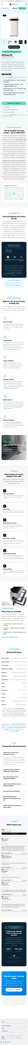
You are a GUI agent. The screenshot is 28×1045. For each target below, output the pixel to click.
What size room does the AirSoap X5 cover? (14, 753)
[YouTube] (2, 1042)
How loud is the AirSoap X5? (13, 791)
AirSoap (18, 1)
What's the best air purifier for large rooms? (13, 806)
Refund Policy (11, 1037)
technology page (14, 731)
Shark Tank (13, 960)
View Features (15, 47)
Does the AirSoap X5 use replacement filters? (13, 777)
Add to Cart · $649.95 (14, 103)
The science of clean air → (14, 285)
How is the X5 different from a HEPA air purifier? (13, 784)
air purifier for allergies (9, 388)
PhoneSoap (11, 1)
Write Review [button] (14, 833)
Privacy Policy (3, 1039)
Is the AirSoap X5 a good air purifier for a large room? (13, 770)
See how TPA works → (14, 280)
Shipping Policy (18, 1037)
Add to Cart (22, 8)
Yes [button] (11, 853)
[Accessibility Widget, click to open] (3, 1037)
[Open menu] (2, 4)
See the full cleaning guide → (10, 637)
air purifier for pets (12, 349)
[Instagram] (7, 1042)
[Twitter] (3, 1042)
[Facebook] (5, 1042)
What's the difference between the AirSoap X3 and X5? (13, 798)
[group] (14, 830)
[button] (7, 59)
